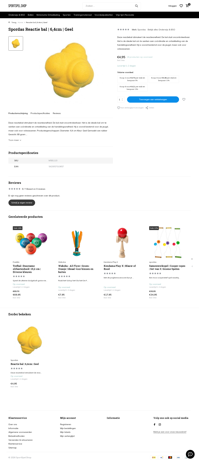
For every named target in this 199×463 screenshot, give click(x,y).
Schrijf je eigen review (21, 202)
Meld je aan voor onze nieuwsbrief (169, 431)
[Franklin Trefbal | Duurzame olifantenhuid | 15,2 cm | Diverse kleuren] (31, 242)
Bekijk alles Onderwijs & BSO (161, 29)
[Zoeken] (136, 5)
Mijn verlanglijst (67, 436)
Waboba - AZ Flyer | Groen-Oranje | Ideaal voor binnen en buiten (75, 268)
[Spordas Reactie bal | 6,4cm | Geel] (30, 340)
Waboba (62, 262)
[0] (186, 6)
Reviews (57, 113)
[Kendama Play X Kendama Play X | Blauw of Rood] (122, 242)
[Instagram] (160, 424)
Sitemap (12, 447)
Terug (13, 22)
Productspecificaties (40, 113)
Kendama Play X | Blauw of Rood (120, 267)
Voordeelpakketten (104, 15)
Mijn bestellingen (68, 428)
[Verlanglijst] (181, 5)
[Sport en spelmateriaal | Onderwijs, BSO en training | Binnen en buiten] (19, 6)
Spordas (142, 29)
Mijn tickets (65, 432)
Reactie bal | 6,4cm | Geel (25, 364)
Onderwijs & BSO (16, 15)
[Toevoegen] (47, 296)
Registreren (65, 424)
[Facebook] (154, 424)
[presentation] (192, 266)
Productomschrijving (18, 113)
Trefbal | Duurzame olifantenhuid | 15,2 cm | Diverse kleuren (27, 268)
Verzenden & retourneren (20, 440)
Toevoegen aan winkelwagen (153, 99)
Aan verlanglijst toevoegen (132, 108)
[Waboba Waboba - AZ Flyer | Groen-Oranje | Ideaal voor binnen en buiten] (76, 242)
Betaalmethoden (16, 436)
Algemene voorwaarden (20, 432)
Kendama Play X (111, 262)
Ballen (31, 15)
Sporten (67, 15)
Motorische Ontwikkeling (48, 15)
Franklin (16, 262)
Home (20, 22)
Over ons (12, 424)
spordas (152, 262)
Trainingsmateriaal (83, 15)
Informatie (13, 428)
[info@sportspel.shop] (190, 454)
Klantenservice (15, 443)
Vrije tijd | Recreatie (125, 15)
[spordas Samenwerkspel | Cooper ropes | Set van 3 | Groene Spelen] (167, 242)
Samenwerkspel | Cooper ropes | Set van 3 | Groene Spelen (167, 267)
